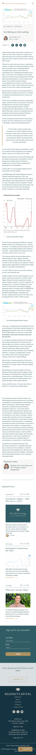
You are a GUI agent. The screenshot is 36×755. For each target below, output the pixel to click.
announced (6, 330)
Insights (18, 702)
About (18, 699)
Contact (18, 704)
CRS (28, 745)
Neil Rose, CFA (14, 37)
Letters (9, 585)
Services (18, 697)
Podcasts (9, 494)
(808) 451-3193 (18, 727)
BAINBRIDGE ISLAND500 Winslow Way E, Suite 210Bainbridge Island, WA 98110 (18, 732)
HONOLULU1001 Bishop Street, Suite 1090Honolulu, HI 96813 (18, 721)
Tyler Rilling (18, 751)
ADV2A (23, 745)
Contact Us (18, 679)
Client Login (18, 707)
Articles (18, 26)
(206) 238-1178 (18, 738)
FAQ (7, 745)
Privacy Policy (14, 745)
